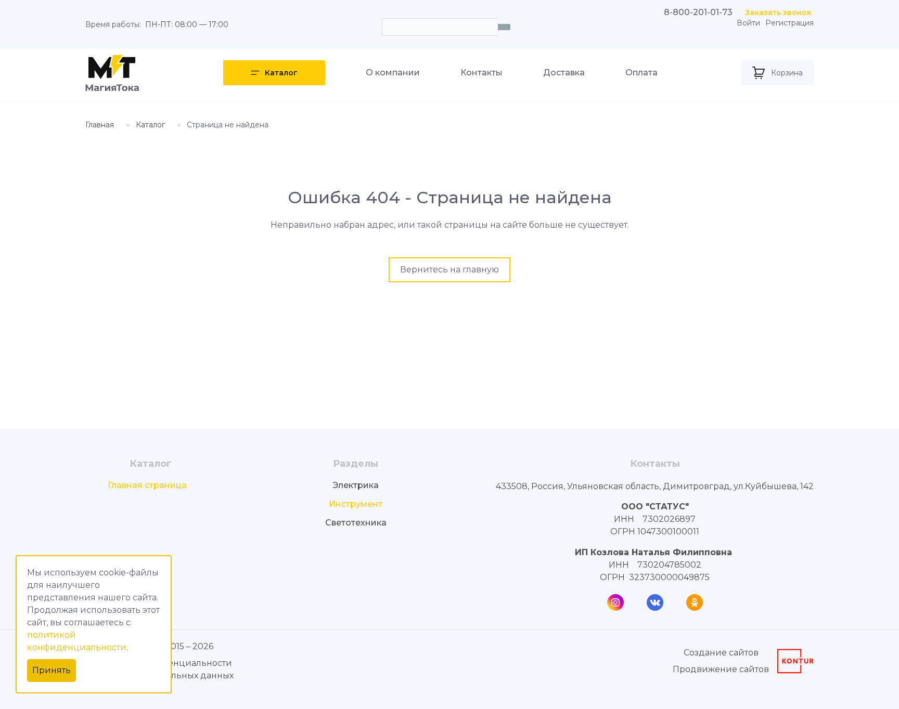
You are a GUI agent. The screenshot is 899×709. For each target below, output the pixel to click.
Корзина (787, 72)
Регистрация (789, 23)
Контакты (481, 72)
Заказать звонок (778, 12)
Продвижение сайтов (721, 669)
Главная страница (147, 485)
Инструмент (355, 504)
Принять (51, 670)
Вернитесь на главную (449, 269)
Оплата (641, 72)
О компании (393, 72)
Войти (748, 23)
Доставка (564, 72)
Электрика (355, 485)
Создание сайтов (721, 653)
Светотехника (356, 523)
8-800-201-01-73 (698, 12)
